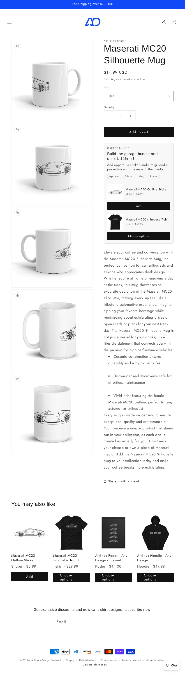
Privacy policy (108, 660)
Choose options (139, 236)
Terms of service (131, 660)
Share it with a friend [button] (123, 481)
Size (106, 87)
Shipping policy (155, 660)
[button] (9, 22)
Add (139, 206)
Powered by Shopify (63, 660)
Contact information (95, 664)
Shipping (110, 79)
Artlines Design (40, 660)
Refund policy (87, 660)
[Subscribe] (128, 622)
